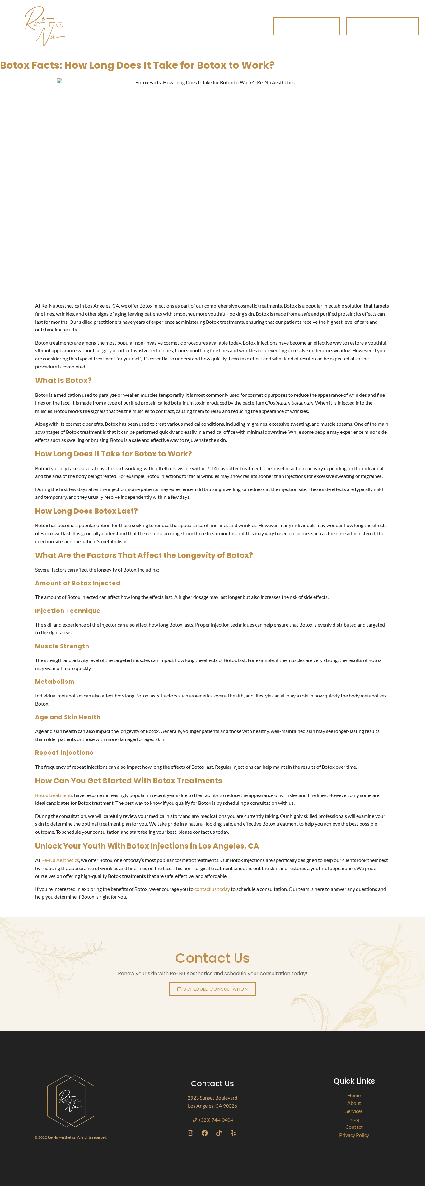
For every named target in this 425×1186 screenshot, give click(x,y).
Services (170, 18)
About (131, 18)
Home (103, 18)
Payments (213, 18)
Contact (108, 33)
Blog (251, 18)
